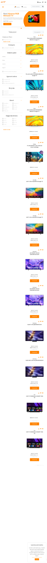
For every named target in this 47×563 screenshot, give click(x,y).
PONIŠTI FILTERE (6, 41)
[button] (42, 2)
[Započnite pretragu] (43, 7)
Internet (4, 64)
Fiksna (3, 60)
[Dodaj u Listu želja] (41, 35)
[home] (2, 7)
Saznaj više (34, 66)
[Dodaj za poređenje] (39, 35)
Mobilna (3, 56)
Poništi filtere (6, 129)
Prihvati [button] (36, 559)
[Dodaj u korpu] (43, 35)
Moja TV (3, 67)
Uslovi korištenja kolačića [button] (37, 557)
